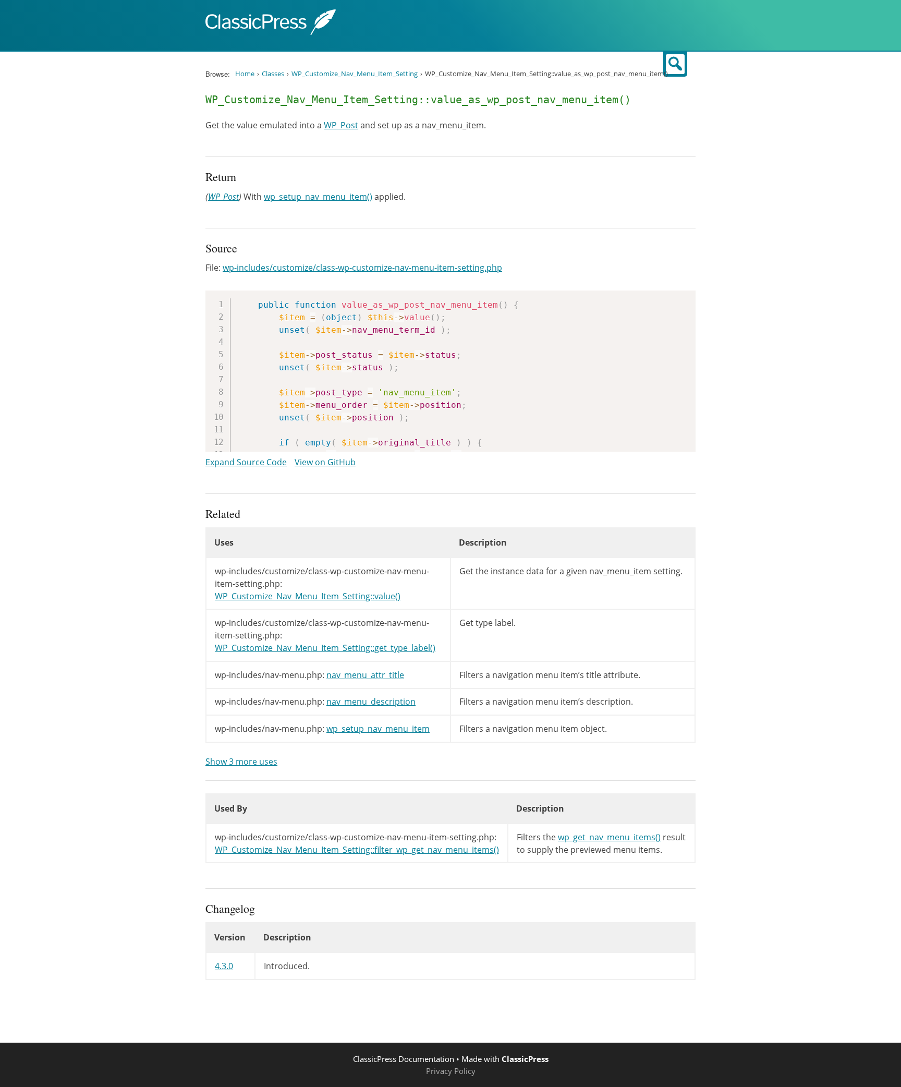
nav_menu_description (371, 701)
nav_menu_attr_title (365, 675)
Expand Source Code (246, 462)
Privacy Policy (451, 1071)
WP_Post (341, 125)
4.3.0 (224, 966)
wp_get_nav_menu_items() (609, 837)
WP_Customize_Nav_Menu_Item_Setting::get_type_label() (325, 648)
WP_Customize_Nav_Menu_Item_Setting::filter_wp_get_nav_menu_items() (357, 849)
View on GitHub (325, 462)
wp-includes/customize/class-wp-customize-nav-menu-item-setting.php (362, 267)
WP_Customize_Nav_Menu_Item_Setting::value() (307, 596)
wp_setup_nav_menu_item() (318, 196)
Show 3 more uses (241, 761)
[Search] (675, 64)
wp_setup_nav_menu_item (378, 728)
